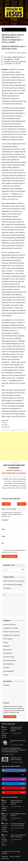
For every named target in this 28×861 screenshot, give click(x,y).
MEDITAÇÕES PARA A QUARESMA (14, 473)
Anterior (7, 504)
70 (12, 820)
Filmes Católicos (8, 638)
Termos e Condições (15, 856)
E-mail (3, 536)
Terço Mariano (7, 588)
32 (12, 830)
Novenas (5, 674)
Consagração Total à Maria (10, 628)
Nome (3, 529)
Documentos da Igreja (9, 660)
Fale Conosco (5, 858)
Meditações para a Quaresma (11, 635)
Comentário (5, 520)
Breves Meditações (8, 671)
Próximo (21, 504)
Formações (6, 667)
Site (3, 543)
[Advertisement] (14, 446)
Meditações (6, 646)
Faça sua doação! (10, 716)
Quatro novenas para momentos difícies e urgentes (16, 728)
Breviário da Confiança (9, 624)
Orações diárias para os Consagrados (13, 581)
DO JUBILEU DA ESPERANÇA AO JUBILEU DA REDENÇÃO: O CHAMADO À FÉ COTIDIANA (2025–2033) (14, 750)
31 (12, 841)
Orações (5, 642)
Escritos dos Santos (8, 656)
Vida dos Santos (7, 653)
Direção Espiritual (8, 664)
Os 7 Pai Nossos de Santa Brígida (12, 584)
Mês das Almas (7, 649)
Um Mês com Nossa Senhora (11, 631)
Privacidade (5, 856)
